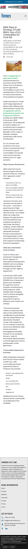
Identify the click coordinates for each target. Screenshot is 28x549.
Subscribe (4, 498)
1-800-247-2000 (9, 517)
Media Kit (4, 494)
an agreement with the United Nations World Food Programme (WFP (13, 113)
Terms (3, 507)
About (3, 488)
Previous (5, 66)
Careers (3, 501)
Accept (5, 547)
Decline (12, 547)
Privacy (3, 504)
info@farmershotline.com (12, 520)
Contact (3, 491)
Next (23, 66)
